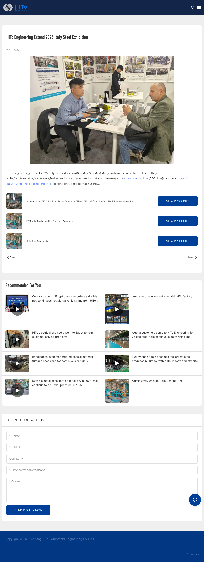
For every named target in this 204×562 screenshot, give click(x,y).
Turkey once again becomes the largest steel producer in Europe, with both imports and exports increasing (165, 359)
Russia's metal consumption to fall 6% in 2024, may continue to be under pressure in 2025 (65, 383)
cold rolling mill (40, 184)
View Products (177, 201)
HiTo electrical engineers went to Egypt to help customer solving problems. (62, 334)
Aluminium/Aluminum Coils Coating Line (157, 380)
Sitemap (192, 554)
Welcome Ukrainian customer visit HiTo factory (162, 296)
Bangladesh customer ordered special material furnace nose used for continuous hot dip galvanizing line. (62, 359)
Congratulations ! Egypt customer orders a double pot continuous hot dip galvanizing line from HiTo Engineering (64, 299)
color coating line (136, 178)
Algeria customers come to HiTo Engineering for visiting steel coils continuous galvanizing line (163, 334)
